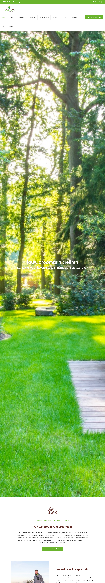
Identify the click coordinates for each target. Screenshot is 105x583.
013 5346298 (7, 2)
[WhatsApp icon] (93, 2)
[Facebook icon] (95, 2)
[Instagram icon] (101, 2)
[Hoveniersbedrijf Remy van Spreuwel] (11, 8)
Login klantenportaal (94, 17)
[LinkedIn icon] (97, 2)
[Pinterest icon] (99, 2)
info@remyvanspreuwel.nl (21, 2)
